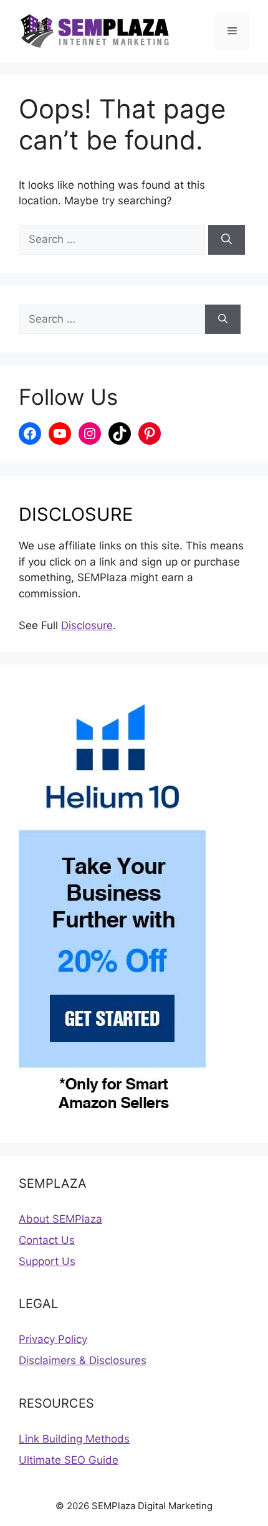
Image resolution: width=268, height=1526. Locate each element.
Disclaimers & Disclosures (82, 1360)
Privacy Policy (53, 1339)
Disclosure (87, 625)
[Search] (226, 240)
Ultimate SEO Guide (68, 1460)
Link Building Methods (74, 1439)
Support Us (47, 1261)
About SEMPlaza (60, 1219)
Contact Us (47, 1240)
